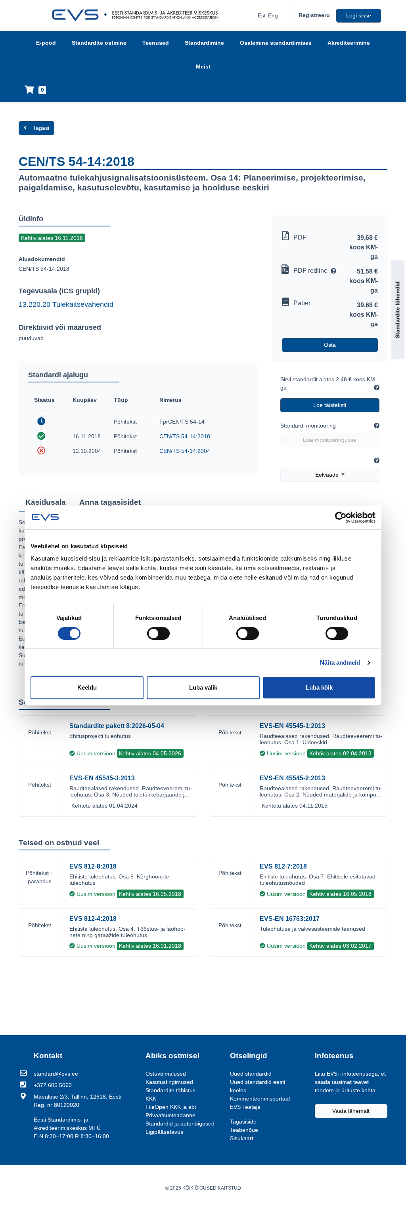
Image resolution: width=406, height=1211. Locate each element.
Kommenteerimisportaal (260, 1098)
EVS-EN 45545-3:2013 (102, 778)
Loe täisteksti (329, 405)
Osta (330, 345)
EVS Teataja (245, 1107)
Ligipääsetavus (164, 1132)
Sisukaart (241, 1138)
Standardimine (204, 43)
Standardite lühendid (398, 309)
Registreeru (314, 15)
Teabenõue (244, 1130)
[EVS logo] (138, 15)
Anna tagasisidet (110, 502)
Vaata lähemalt (351, 1111)
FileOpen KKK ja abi (171, 1107)
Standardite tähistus (170, 1090)
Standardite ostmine (99, 43)
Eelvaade (327, 474)
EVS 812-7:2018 (283, 866)
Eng (273, 15)
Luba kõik (319, 687)
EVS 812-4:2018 (93, 918)
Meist (203, 66)
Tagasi (41, 128)
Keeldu (87, 687)
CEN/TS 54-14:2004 (184, 451)
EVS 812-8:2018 (93, 866)
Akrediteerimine (348, 43)
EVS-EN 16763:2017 (290, 918)
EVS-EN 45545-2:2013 (292, 778)
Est (262, 15)
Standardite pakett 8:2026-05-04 (116, 725)
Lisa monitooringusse (329, 440)
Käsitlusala (45, 502)
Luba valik (203, 687)
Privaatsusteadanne (170, 1115)
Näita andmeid (340, 662)
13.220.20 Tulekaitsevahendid (66, 304)
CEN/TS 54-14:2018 (184, 436)
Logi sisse (358, 15)
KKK (151, 1098)
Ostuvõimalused (166, 1073)
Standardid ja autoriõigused (180, 1123)
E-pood (46, 43)
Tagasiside (243, 1121)
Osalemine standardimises (276, 43)
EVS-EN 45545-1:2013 (292, 725)
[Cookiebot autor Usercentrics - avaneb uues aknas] (340, 517)
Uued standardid (251, 1073)
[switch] (158, 633)
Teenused (155, 43)
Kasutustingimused (169, 1082)
